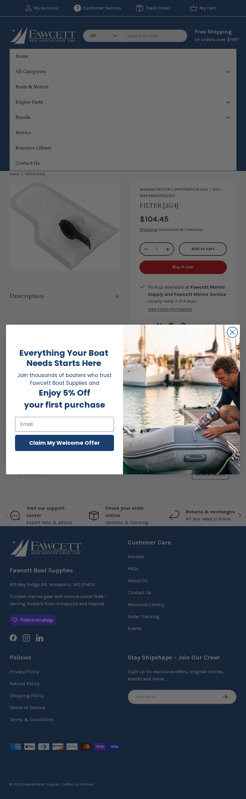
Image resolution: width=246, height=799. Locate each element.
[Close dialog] (232, 332)
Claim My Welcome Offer (64, 443)
